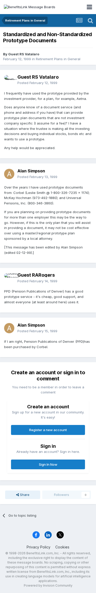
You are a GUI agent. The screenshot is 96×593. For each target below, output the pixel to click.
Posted (37, 83)
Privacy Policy (38, 547)
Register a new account (48, 430)
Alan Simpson (31, 170)
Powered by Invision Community (48, 585)
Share (24, 495)
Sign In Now (48, 464)
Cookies (62, 547)
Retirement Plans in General (58, 59)
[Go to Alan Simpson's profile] (9, 174)
